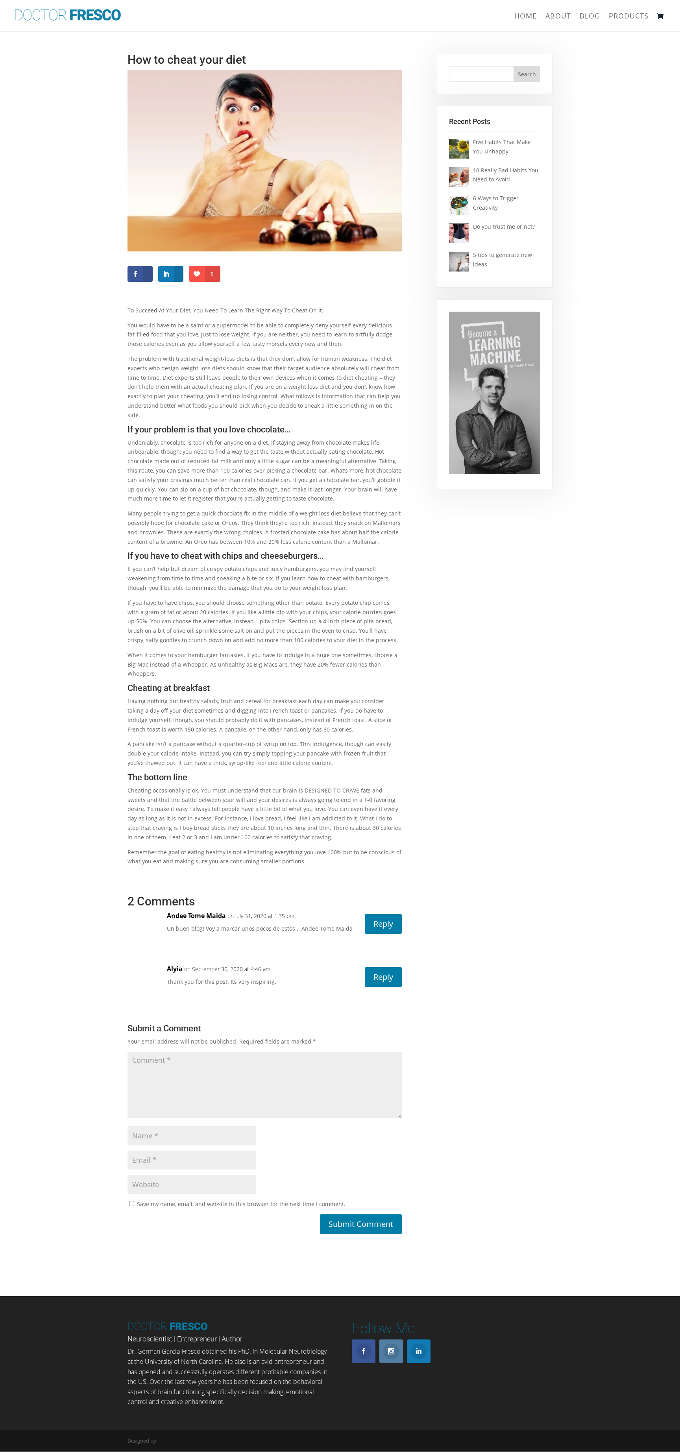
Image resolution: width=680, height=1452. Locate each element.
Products (629, 16)
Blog (590, 16)
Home (525, 16)
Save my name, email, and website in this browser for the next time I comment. (241, 1204)
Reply (383, 923)
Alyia (175, 968)
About (558, 16)
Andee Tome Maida (196, 915)
